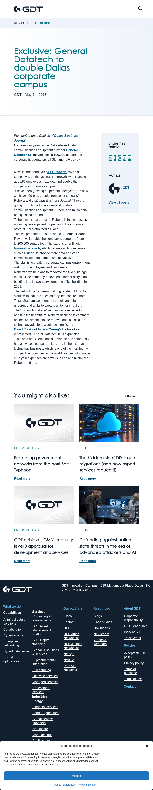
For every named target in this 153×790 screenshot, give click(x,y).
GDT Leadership (135, 626)
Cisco (30, 253)
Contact (130, 686)
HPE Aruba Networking (72, 636)
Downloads (102, 628)
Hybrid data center (16, 651)
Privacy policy (134, 663)
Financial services (45, 707)
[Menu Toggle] (131, 9)
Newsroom (101, 634)
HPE (67, 628)
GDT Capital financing (41, 642)
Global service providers (42, 721)
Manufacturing (42, 735)
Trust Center (132, 638)
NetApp (69, 654)
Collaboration (13, 629)
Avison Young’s (49, 329)
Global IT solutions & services (45, 652)
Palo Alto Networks (70, 667)
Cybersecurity (13, 635)
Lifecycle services (45, 676)
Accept (76, 775)
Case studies (103, 622)
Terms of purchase (130, 671)
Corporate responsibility (133, 618)
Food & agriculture (45, 713)
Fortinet (69, 622)
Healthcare (40, 729)
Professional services (41, 690)
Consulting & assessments (41, 618)
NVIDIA (69, 660)
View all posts (119, 202)
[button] (147, 746)
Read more (22, 478)
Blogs (45, 23)
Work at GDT (133, 632)
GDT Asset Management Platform (41, 630)
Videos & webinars (100, 642)
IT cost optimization (12, 659)
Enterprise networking (11, 643)
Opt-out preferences (65, 784)
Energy (37, 701)
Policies (130, 645)
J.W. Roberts (57, 172)
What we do (12, 606)
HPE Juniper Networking (73, 646)
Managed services (45, 682)
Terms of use (133, 679)
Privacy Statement (87, 784)
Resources (22, 23)
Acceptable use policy (135, 655)
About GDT (132, 608)
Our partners (72, 608)
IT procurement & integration (44, 662)
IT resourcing (41, 670)
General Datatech (27, 248)
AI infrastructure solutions (14, 621)
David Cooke (23, 329)
